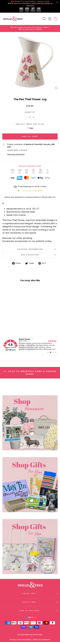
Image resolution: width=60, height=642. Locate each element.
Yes (31, 128)
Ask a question (30, 255)
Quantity (30, 112)
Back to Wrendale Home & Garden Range (32, 372)
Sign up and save (29, 611)
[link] (30, 345)
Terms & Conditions (41, 639)
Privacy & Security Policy (20, 639)
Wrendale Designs (45, 220)
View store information (16, 154)
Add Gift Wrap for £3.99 (30, 124)
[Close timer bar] (57, 2)
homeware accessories (15, 241)
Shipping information (30, 249)
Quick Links (29, 602)
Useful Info (29, 594)
